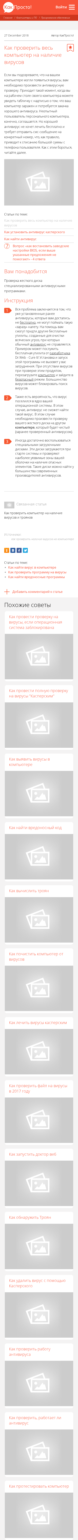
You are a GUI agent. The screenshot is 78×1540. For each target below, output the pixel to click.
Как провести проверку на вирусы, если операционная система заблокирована (35, 622)
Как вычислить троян (29, 890)
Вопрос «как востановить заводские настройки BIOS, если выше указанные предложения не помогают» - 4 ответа (41, 252)
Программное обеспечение (55, 17)
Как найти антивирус (20, 239)
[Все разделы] (72, 7)
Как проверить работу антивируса (29, 1351)
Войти (61, 7)
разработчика (60, 353)
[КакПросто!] (17, 7)
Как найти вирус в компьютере (32, 567)
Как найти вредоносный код (35, 827)
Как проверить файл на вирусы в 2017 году (38, 1088)
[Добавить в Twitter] (25, 550)
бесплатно (28, 322)
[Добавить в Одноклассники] (6, 550)
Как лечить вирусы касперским (38, 1022)
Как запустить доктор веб (32, 1154)
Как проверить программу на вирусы (37, 572)
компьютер (46, 375)
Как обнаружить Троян (30, 1217)
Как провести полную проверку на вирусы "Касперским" (38, 693)
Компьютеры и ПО (26, 17)
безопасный (24, 379)
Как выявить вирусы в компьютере (29, 761)
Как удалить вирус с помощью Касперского (37, 1283)
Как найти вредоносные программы (36, 577)
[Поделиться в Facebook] (19, 550)
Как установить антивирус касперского (34, 232)
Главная (7, 17)
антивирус (38, 344)
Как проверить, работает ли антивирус (35, 1420)
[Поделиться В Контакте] (12, 550)
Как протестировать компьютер (39, 1486)
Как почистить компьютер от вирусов (36, 956)
